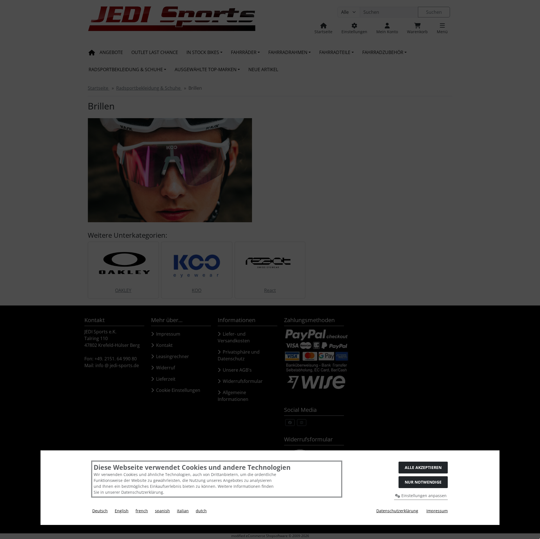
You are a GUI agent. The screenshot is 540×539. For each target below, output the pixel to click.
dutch (201, 510)
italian (183, 510)
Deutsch (100, 510)
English (122, 510)
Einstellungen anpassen (423, 495)
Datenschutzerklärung (397, 510)
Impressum (437, 510)
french (142, 510)
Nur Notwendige (423, 482)
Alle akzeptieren (423, 467)
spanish (162, 510)
